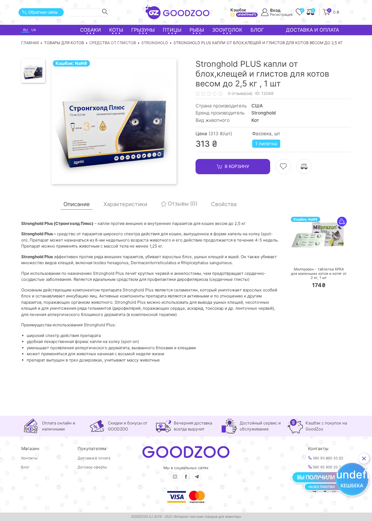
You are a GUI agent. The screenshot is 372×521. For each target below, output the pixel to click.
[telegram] (197, 476)
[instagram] (175, 476)
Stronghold (154, 42)
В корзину (237, 166)
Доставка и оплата (312, 30)
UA (33, 30)
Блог (257, 30)
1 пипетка (266, 143)
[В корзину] (302, 257)
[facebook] (186, 476)
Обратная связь (43, 12)
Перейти (324, 257)
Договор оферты (92, 467)
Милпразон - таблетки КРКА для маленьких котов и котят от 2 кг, (319, 273)
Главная (30, 42)
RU (25, 30)
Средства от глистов (112, 42)
